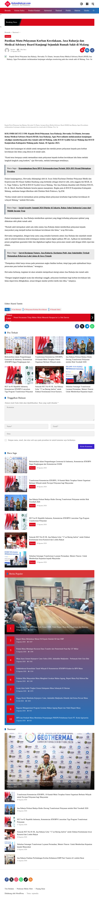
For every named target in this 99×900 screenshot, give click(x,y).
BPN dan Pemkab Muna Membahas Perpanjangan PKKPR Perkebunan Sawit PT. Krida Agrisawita (52, 718)
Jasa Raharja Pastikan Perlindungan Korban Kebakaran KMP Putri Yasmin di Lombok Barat (50, 858)
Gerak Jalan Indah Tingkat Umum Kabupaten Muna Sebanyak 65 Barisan (43, 688)
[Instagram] (16, 879)
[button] (81, 3)
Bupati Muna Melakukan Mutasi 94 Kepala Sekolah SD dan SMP (40, 639)
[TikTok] (26, 879)
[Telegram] (87, 326)
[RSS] (30, 879)
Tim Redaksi (9, 889)
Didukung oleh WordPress (14, 893)
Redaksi (13, 49)
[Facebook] (77, 326)
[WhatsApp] (92, 326)
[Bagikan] (92, 50)
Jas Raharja (17, 309)
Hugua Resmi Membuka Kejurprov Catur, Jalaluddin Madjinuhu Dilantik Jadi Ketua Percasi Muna (52, 698)
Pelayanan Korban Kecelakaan (36, 309)
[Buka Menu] (87, 3)
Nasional (7, 36)
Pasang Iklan (40, 889)
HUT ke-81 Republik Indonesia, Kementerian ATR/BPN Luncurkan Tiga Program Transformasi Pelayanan (19, 389)
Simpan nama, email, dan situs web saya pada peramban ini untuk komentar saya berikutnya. (42, 440)
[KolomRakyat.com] (18, 4)
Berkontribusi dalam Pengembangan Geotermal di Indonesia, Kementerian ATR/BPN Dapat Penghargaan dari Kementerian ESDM (18, 359)
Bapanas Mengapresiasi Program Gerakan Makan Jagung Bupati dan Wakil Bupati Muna (48, 708)
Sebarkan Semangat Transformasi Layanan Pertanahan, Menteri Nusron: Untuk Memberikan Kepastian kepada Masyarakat (80, 389)
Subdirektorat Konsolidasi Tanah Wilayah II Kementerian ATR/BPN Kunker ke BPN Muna (49, 669)
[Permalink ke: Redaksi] (8, 50)
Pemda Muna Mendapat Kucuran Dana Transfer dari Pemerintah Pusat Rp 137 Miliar (47, 649)
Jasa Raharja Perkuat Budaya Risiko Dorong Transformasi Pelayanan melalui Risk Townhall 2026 (79, 359)
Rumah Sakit (55, 309)
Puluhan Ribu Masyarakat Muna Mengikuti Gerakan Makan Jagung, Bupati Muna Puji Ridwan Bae (52, 678)
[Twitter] (82, 326)
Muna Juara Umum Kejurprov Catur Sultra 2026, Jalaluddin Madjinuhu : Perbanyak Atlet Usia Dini (52, 659)
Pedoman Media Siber (25, 889)
